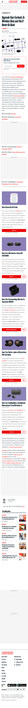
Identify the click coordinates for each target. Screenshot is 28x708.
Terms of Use (20, 68)
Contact (7, 694)
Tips (11, 694)
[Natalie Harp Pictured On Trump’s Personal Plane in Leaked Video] (22, 548)
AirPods (18, 211)
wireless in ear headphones (15, 410)
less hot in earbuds (18, 95)
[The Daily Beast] (13, 1)
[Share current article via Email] (10, 36)
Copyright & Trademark (17, 697)
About (3, 694)
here (23, 506)
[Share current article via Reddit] (13, 36)
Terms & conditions (6, 697)
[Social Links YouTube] (17, 689)
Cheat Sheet (4, 656)
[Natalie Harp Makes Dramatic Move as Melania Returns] (22, 539)
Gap (19, 463)
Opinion (3, 678)
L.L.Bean (7, 463)
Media (3, 667)
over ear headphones (17, 77)
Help (22, 694)
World (3, 670)
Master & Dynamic (10, 310)
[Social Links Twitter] (11, 689)
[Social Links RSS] (21, 689)
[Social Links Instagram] (14, 689)
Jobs (14, 694)
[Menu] (3, 2)
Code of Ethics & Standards (12, 696)
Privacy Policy (6, 69)
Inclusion (22, 696)
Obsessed (4, 662)
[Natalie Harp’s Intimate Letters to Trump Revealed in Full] (22, 521)
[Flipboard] (24, 689)
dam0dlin (11, 501)
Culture (4, 673)
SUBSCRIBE (24, 1)
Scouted (4, 681)
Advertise (17, 694)
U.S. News (4, 676)
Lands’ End (14, 463)
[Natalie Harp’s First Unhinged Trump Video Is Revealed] (22, 530)
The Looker (4, 665)
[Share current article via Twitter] (6, 36)
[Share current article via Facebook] (3, 36)
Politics (4, 659)
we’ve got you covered (15, 447)
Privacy (3, 696)
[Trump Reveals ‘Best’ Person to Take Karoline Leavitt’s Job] (22, 559)
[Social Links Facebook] (8, 689)
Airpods (13, 113)
